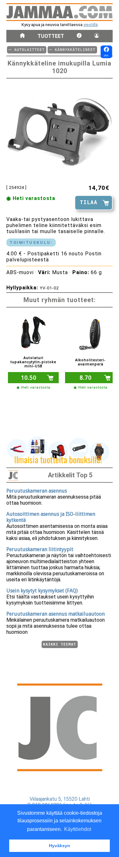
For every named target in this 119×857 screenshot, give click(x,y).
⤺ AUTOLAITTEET (27, 50)
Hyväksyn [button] (59, 845)
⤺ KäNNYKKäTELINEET (72, 50)
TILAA (88, 202)
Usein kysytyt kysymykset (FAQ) (42, 591)
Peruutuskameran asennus (36, 491)
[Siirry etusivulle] (22, 36)
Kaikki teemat (59, 644)
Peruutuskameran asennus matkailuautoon (55, 614)
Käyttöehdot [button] (77, 829)
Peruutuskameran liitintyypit (39, 549)
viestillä (90, 24)
